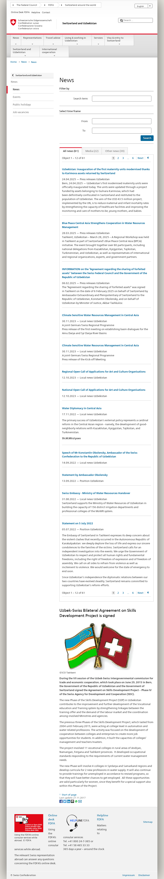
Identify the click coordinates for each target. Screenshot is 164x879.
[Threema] (73, 801)
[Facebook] (61, 801)
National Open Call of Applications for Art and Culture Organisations (103, 390)
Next (140, 158)
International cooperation (49, 50)
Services (98, 37)
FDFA (51, 5)
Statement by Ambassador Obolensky (85, 475)
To (85, 130)
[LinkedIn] (69, 801)
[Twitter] (65, 801)
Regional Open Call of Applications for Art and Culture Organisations (104, 371)
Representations (32, 37)
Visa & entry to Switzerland (115, 39)
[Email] (80, 801)
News (16, 37)
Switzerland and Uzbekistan (22, 50)
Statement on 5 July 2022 (77, 523)
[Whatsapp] (76, 801)
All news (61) (69, 151)
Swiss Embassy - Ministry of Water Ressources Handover (96, 493)
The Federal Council (27, 5)
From (84, 121)
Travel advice (53, 37)
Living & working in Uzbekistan (75, 39)
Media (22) (91, 151)
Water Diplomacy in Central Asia (81, 408)
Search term (80, 98)
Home (13, 62)
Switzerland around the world (80, 5)
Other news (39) (114, 151)
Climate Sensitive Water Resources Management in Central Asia (100, 315)
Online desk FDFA (52, 819)
